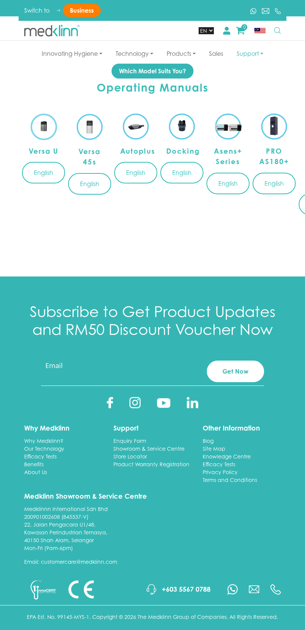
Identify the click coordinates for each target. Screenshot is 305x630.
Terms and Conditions (230, 480)
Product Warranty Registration (151, 464)
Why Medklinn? (43, 441)
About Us (35, 472)
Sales (216, 53)
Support (248, 53)
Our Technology (44, 448)
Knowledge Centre (227, 456)
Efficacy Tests (40, 456)
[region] (152, 166)
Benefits (34, 464)
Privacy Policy (220, 472)
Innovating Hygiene (70, 53)
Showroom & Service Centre (148, 448)
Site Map (214, 448)
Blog (208, 441)
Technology (132, 53)
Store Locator (130, 456)
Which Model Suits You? (152, 71)
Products (179, 53)
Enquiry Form (129, 441)
